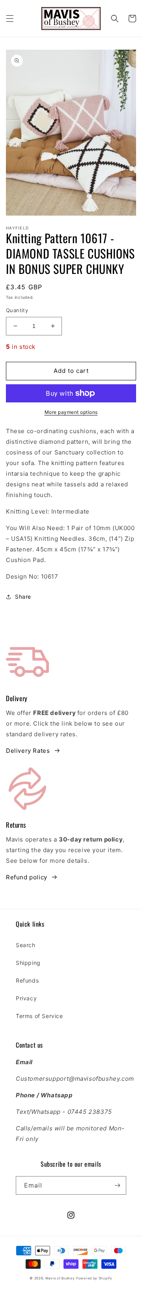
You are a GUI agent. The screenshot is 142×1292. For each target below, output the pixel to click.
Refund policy (26, 877)
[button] (10, 18)
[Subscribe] (117, 1185)
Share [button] (23, 596)
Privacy (26, 998)
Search (26, 945)
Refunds (27, 980)
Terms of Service (39, 1016)
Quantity (17, 310)
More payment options (71, 412)
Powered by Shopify (94, 1278)
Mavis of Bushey (60, 1278)
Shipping (28, 962)
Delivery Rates (28, 750)
